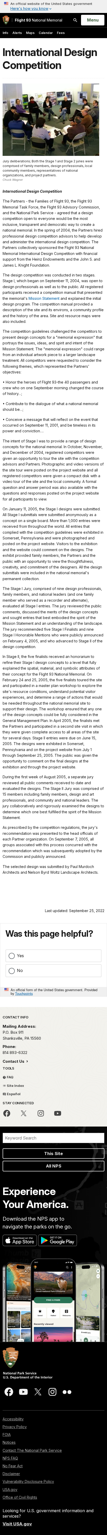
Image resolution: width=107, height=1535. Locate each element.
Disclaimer (11, 1473)
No (20, 970)
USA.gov (10, 1489)
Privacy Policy (15, 1427)
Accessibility (13, 1419)
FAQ (10, 1077)
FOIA (7, 1434)
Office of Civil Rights (20, 1497)
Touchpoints (24, 993)
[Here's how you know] (53, 6)
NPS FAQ (10, 1458)
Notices (9, 1442)
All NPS (53, 1166)
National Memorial (38, 20)
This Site (53, 1153)
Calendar (46, 33)
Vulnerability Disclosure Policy (28, 1481)
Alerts (17, 33)
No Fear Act (13, 1466)
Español (13, 1094)
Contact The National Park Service (32, 1450)
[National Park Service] (6, 20)
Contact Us (14, 1061)
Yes (20, 955)
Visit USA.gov (17, 1523)
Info (5, 33)
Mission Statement (44, 298)
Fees (61, 33)
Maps (30, 33)
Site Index (15, 1085)
